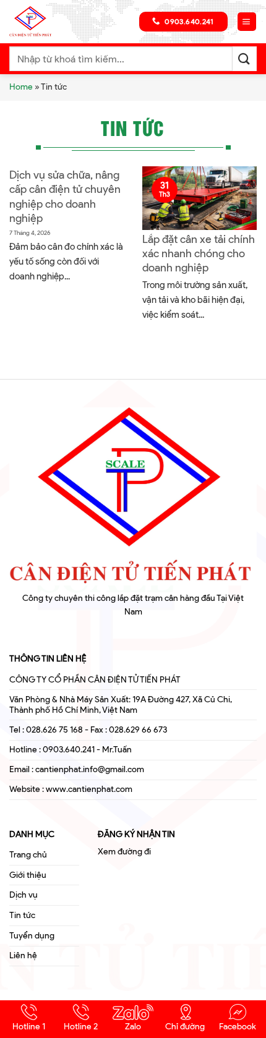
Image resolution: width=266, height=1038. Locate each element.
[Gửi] (245, 58)
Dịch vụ (23, 895)
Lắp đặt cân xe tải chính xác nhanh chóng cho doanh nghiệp (198, 253)
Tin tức (22, 915)
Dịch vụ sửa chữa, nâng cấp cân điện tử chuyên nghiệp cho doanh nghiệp (65, 196)
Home (21, 87)
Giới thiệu (27, 875)
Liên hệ (23, 955)
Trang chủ (28, 854)
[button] (247, 22)
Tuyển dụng (31, 935)
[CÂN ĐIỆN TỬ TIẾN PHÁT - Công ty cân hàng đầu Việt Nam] (40, 21)
